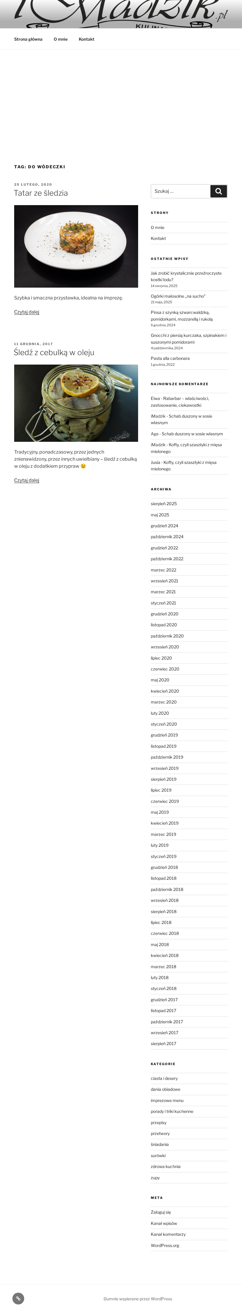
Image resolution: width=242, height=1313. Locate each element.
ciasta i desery (164, 1078)
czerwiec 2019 (165, 801)
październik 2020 (167, 635)
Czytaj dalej (26, 312)
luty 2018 (160, 977)
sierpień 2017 (163, 1043)
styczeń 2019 (163, 856)
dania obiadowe (165, 1089)
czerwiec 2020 (165, 668)
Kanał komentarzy (168, 1234)
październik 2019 (167, 757)
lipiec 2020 (161, 657)
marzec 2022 (163, 569)
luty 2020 (160, 713)
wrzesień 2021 (164, 580)
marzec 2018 (163, 966)
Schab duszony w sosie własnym (192, 433)
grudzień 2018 (164, 867)
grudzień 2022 (164, 547)
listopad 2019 (163, 746)
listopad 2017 (163, 1010)
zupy (155, 1177)
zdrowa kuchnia (166, 1166)
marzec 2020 (164, 701)
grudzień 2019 (164, 734)
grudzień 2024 (164, 525)
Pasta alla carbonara (170, 358)
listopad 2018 (163, 878)
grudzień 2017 (164, 999)
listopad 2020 (164, 624)
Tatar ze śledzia (41, 192)
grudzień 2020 (165, 613)
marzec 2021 (163, 591)
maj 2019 (160, 812)
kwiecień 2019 (165, 823)
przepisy (158, 1122)
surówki (158, 1155)
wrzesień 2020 (165, 646)
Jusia (155, 462)
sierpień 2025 (164, 503)
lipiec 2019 (161, 790)
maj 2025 (160, 514)
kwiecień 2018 (165, 955)
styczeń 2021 (163, 602)
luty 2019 (160, 845)
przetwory (160, 1133)
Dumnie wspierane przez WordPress (138, 1298)
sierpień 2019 (163, 779)
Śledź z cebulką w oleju (54, 352)
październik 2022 (167, 558)
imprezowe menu (167, 1100)
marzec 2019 (163, 834)
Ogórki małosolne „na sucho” (178, 296)
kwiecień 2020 (165, 690)
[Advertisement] (121, 93)
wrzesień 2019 (165, 768)
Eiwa (155, 398)
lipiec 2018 (161, 922)
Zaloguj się (161, 1212)
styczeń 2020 (164, 723)
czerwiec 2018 (165, 933)
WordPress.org (165, 1245)
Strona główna (28, 39)
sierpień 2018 (163, 911)
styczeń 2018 (163, 988)
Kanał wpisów (164, 1223)
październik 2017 (167, 1021)
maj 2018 (160, 944)
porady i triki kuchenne (172, 1111)
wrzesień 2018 (165, 900)
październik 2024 (167, 536)
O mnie (61, 39)
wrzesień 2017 (164, 1032)
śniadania (160, 1144)
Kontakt (86, 39)
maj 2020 (160, 679)
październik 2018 (167, 889)
